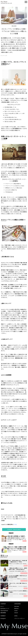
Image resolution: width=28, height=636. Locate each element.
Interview (16, 606)
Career (16, 610)
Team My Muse (4, 610)
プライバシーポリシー (19, 618)
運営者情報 (3, 612)
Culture (16, 612)
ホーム (2, 606)
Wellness (16, 608)
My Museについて (5, 608)
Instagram (3, 618)
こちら (15, 524)
